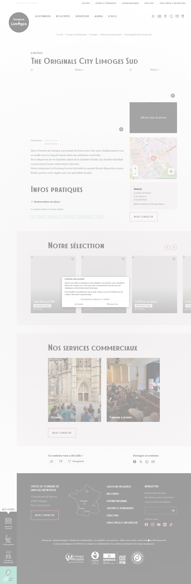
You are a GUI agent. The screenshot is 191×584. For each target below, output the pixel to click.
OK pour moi (112, 304)
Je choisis (78, 304)
